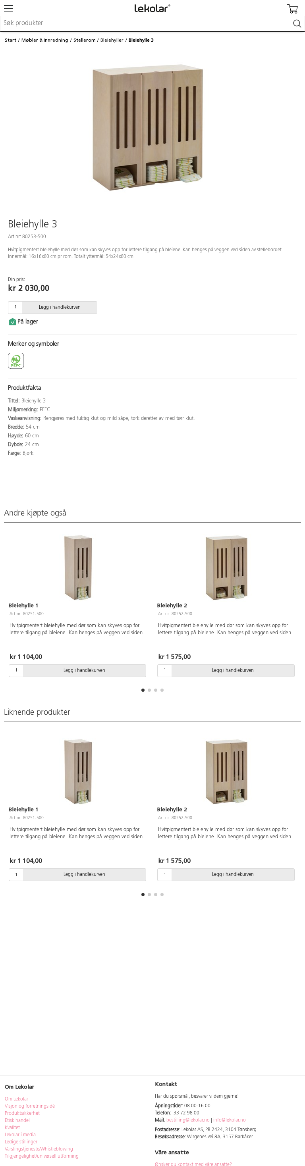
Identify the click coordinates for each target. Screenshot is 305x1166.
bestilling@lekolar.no (188, 1120)
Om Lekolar (16, 1099)
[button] (143, 690)
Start (10, 40)
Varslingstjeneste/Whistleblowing (39, 1149)
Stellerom (84, 40)
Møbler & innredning (44, 40)
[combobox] (152, 24)
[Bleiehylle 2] (226, 568)
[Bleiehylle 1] (78, 568)
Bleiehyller (112, 40)
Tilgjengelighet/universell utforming (42, 1156)
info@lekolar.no (229, 1120)
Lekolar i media (20, 1135)
